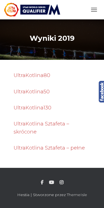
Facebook (42, 182)
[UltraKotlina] (34, 10)
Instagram (61, 182)
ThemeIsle (77, 194)
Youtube (51, 182)
